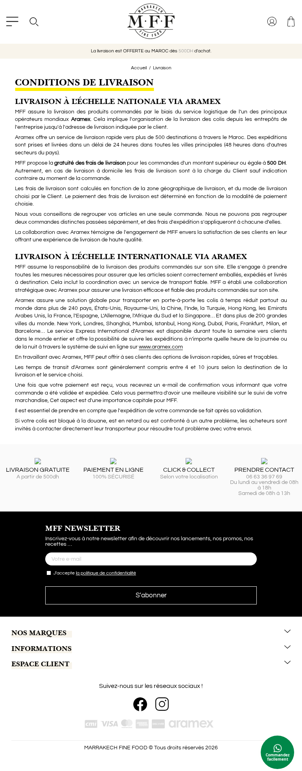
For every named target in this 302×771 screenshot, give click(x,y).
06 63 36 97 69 (264, 477)
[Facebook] (140, 704)
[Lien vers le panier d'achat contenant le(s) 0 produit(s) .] (291, 21)
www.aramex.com (161, 347)
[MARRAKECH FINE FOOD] (151, 21)
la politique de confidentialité (106, 573)
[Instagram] (162, 704)
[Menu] (12, 21)
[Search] (34, 21)
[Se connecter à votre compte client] (272, 21)
